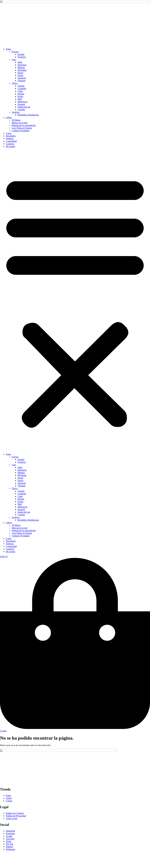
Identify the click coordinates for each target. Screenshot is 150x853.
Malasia (21, 67)
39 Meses (16, 120)
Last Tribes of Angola (22, 128)
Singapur (22, 78)
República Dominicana (28, 115)
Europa (15, 51)
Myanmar (22, 70)
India (20, 62)
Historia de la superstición (24, 125)
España (21, 54)
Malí (20, 99)
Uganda (21, 109)
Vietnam (21, 80)
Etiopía (21, 94)
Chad (20, 91)
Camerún (22, 88)
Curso (8, 133)
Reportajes (11, 136)
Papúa (20, 75)
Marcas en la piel (19, 122)
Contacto (10, 144)
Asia (14, 59)
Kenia (20, 96)
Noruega (22, 57)
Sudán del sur (24, 107)
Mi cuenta (10, 146)
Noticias (9, 138)
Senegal (21, 104)
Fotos (8, 49)
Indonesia (22, 65)
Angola (21, 86)
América (16, 112)
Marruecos (22, 101)
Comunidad (11, 141)
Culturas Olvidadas (20, 130)
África (15, 83)
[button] (75, 300)
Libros (9, 117)
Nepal (20, 72)
